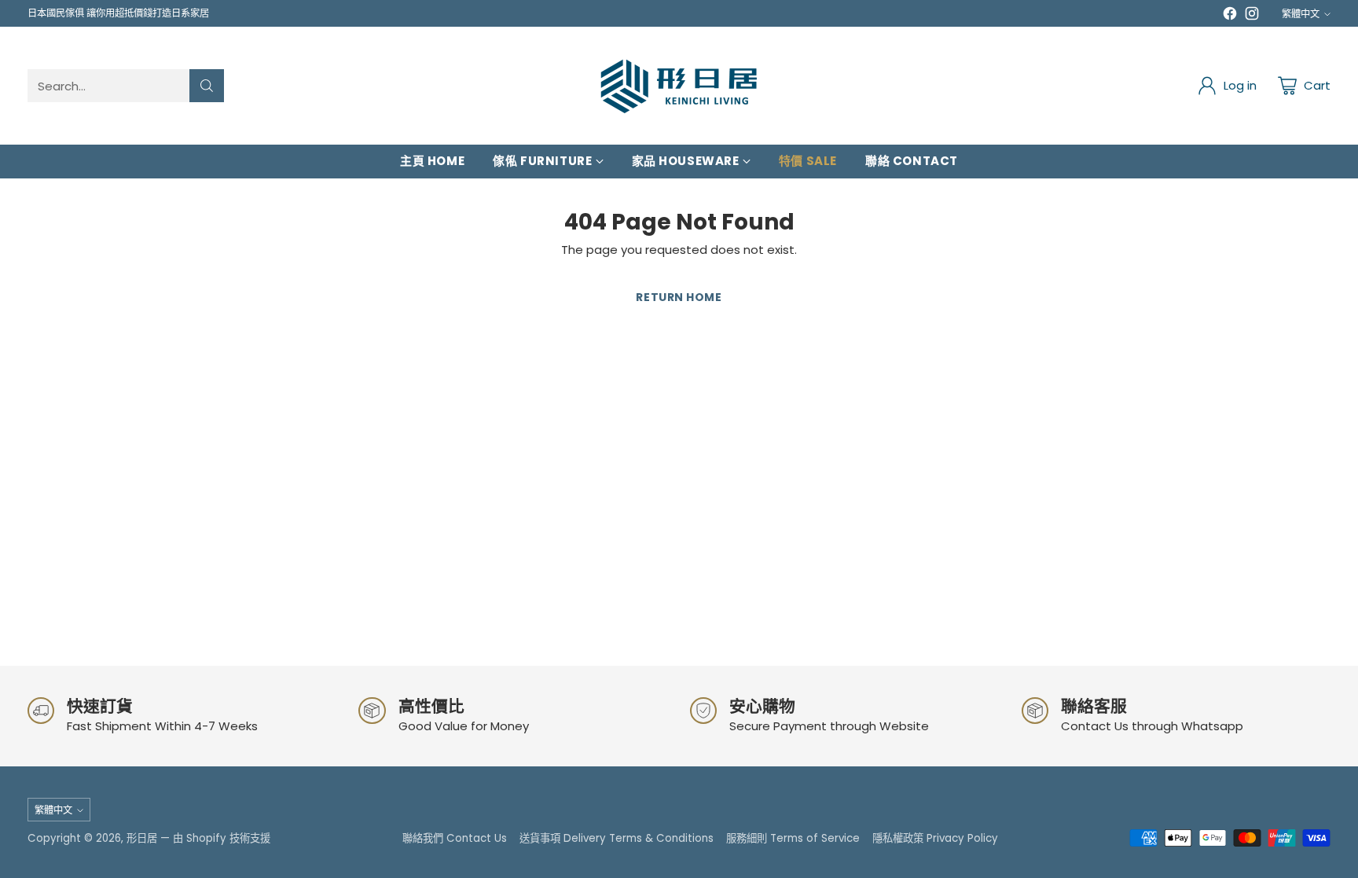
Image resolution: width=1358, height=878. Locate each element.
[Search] (206, 85)
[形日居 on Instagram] (1252, 16)
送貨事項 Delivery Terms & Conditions (616, 838)
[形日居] (679, 85)
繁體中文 (1300, 13)
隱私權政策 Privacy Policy (935, 838)
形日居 (142, 838)
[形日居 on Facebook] (1230, 16)
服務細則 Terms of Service (793, 838)
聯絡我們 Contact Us (454, 838)
